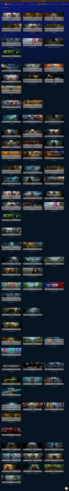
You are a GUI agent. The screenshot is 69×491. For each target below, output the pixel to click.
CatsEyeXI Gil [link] (6, 121)
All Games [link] (7, 7)
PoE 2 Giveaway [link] (54, 343)
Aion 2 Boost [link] (11, 92)
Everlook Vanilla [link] (11, 185)
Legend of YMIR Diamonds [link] (32, 274)
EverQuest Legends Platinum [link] (54, 183)
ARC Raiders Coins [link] (59, 79)
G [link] (4, 225)
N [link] (4, 305)
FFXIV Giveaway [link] (16, 19)
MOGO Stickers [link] (6, 289)
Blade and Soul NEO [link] (11, 109)
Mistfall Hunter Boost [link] (11, 45)
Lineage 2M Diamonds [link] (11, 274)
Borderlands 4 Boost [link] (32, 107)
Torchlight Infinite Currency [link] (11, 407)
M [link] (4, 280)
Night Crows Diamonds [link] (33, 314)
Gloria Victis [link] (11, 236)
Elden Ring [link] (54, 32)
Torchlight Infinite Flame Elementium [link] (11, 405)
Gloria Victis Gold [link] (11, 234)
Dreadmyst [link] (54, 160)
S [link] (66, 46)
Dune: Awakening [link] (11, 160)
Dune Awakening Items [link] (16, 156)
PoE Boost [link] (49, 19)
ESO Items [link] (16, 28)
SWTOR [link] (11, 386)
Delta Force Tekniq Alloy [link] (33, 158)
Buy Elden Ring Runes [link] (58, 28)
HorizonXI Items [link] (16, 247)
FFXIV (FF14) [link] (11, 21)
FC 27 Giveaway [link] (16, 56)
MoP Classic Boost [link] (59, 471)
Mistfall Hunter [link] (11, 47)
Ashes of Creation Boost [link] (33, 81)
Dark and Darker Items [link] (59, 147)
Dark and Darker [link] (54, 149)
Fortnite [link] (32, 200)
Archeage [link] (11, 72)
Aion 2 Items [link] (16, 90)
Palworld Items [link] (37, 343)
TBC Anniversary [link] (32, 21)
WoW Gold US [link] (6, 449)
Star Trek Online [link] (54, 386)
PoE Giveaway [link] (59, 19)
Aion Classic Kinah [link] (11, 81)
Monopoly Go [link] (11, 291)
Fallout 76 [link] (54, 200)
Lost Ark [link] (11, 265)
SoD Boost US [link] (16, 471)
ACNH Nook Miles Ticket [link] (54, 70)
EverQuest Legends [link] (54, 185)
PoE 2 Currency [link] (49, 339)
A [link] (4, 61)
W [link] (4, 440)
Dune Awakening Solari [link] (6, 156)
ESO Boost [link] (11, 30)
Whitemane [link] (54, 462)
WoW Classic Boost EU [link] (37, 460)
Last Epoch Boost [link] (59, 263)
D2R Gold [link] (27, 134)
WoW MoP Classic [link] (54, 473)
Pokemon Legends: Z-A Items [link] (11, 354)
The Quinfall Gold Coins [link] (54, 409)
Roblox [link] (32, 371)
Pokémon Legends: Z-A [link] (11, 356)
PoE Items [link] (59, 17)
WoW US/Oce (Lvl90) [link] (11, 451)
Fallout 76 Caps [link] (54, 198)
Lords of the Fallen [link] (32, 265)
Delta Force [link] (32, 160)
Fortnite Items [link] (32, 198)
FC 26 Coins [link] (28, 207)
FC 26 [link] (32, 211)
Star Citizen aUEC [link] (11, 394)
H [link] (4, 240)
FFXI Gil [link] (27, 28)
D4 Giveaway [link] (37, 147)
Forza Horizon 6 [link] (33, 47)
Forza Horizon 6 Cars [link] (37, 43)
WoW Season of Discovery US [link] (11, 473)
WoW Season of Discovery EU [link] (32, 473)
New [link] (6, 36)
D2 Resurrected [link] (33, 138)
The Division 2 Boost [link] (37, 409)
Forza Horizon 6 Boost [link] (32, 45)
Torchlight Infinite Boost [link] (11, 409)
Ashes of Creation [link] (32, 83)
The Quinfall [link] (54, 411)
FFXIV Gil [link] (6, 17)
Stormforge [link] (32, 386)
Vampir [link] (11, 437)
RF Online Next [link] (54, 371)
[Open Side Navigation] (2, 4)
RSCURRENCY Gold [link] (11, 369)
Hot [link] (5, 10)
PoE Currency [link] (49, 17)
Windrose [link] (11, 484)
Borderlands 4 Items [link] (37, 105)
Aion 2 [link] (11, 94)
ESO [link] (11, 32)
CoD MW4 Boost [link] (54, 45)
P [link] (66, 42)
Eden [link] (33, 185)
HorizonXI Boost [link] (11, 249)
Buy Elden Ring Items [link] (49, 28)
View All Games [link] (32, 4)
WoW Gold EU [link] (27, 449)
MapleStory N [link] (32, 291)
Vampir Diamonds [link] (11, 434)
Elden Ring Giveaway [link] (54, 30)
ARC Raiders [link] (54, 83)
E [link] (66, 24)
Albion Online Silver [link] (32, 68)
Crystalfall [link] (33, 123)
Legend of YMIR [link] (33, 276)
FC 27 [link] (11, 58)
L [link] (66, 33)
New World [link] (11, 316)
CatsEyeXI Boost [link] (16, 121)
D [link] (4, 127)
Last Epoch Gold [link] (49, 263)
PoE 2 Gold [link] (49, 341)
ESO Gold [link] (6, 28)
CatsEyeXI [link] (11, 123)
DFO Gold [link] (11, 136)
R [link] (66, 44)
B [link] (66, 17)
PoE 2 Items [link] (59, 339)
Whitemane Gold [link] (54, 460)
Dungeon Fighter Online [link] (11, 138)
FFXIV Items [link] (6, 19)
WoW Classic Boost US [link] (16, 460)
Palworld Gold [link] (27, 343)
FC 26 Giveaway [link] (32, 209)
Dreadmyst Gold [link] (54, 158)
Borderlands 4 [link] (32, 109)
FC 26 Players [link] (37, 207)
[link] (5, 4)
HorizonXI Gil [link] (6, 247)
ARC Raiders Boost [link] (49, 81)
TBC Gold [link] (27, 17)
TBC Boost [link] (37, 17)
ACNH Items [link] (49, 68)
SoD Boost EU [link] (37, 471)
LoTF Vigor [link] (37, 263)
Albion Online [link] (32, 72)
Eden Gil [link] (32, 183)
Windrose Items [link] (11, 482)
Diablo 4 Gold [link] (27, 145)
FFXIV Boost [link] (16, 17)
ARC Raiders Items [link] (49, 79)
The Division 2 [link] (32, 411)
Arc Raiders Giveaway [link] (58, 81)
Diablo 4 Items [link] (37, 145)
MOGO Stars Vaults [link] (16, 289)
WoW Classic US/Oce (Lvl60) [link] (11, 462)
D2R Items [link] (37, 134)
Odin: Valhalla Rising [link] (11, 331)
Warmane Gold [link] (54, 449)
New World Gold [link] (6, 314)
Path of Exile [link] (54, 21)
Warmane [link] (54, 451)
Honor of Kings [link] (33, 251)
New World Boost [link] (16, 314)
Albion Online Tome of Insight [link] (33, 70)
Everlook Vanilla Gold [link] (11, 183)
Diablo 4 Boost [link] (54, 136)
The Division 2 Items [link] (27, 409)
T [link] (66, 48)
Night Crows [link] (32, 316)
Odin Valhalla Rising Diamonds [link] (11, 329)
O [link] (4, 320)
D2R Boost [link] (32, 136)
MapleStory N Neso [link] (33, 289)
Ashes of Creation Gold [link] (33, 79)
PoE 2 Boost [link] (59, 341)
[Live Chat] (66, 488)
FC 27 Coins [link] (6, 56)
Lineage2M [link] (11, 276)
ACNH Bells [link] (59, 68)
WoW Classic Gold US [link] (6, 460)
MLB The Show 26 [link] (54, 291)
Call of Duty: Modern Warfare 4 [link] (54, 47)
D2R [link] (11, 149)
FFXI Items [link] (37, 28)
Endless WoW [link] (32, 174)
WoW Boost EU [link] (37, 449)
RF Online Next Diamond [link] (54, 369)
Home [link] (2, 7)
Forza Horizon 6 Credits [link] (28, 43)
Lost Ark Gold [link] (11, 263)
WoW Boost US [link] (16, 449)
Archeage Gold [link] (11, 70)
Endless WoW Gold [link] (32, 172)
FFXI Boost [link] (32, 30)
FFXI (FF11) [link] (33, 32)
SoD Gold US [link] (6, 471)
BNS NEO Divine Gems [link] (11, 107)
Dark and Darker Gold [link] (49, 147)
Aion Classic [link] (11, 83)
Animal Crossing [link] (54, 72)
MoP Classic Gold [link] (49, 471)
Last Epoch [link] (54, 265)
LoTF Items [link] (28, 263)
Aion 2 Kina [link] (6, 90)
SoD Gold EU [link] (28, 471)
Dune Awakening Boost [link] (11, 158)
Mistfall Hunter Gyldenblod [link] (11, 43)
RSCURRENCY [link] (11, 371)
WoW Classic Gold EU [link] (27, 460)
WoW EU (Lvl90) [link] (32, 451)
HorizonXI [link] (11, 251)
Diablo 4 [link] (32, 149)
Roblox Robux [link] (32, 369)
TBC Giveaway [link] (32, 19)
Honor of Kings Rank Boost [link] (32, 249)
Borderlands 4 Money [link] (27, 105)
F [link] (66, 26)
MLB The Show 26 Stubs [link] (54, 289)
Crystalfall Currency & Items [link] (32, 121)
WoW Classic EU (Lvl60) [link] (32, 462)
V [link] (4, 426)
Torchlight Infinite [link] (11, 411)
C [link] (4, 112)
